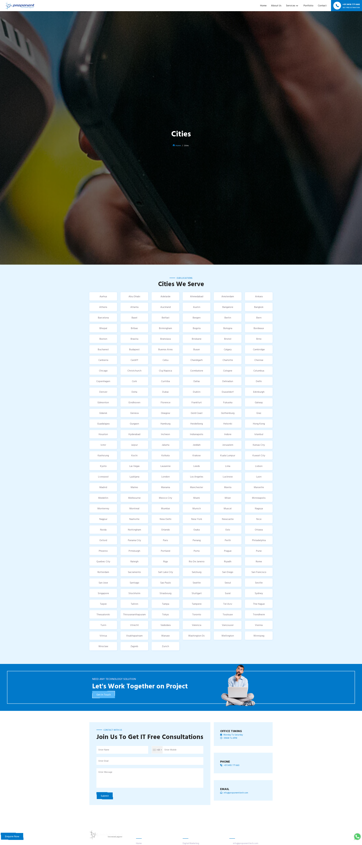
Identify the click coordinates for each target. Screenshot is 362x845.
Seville (259, 582)
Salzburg (196, 572)
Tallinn (134, 604)
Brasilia (134, 339)
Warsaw (165, 635)
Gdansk (103, 413)
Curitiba (165, 381)
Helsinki (227, 423)
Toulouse (228, 614)
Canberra (103, 360)
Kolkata (165, 455)
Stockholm (134, 593)
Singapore (103, 593)
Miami (196, 498)
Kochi (134, 455)
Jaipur (134, 445)
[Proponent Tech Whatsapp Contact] (357, 836)
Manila (227, 487)
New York (196, 519)
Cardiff (134, 360)
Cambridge (259, 349)
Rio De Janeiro (196, 561)
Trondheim (259, 614)
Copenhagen (103, 381)
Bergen (197, 317)
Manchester (196, 487)
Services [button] (290, 5)
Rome (259, 561)
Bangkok (258, 307)
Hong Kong (259, 423)
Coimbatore (196, 370)
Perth (228, 540)
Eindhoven (134, 402)
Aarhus (103, 296)
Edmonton (103, 402)
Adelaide (165, 296)
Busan (196, 349)
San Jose (103, 582)
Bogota (197, 328)
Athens (103, 307)
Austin (196, 307)
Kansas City (259, 445)
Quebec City (103, 561)
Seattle (197, 582)
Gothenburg (227, 413)
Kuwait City (258, 455)
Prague (227, 551)
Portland (165, 551)
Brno (258, 339)
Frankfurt (196, 402)
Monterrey (103, 508)
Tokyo (165, 614)
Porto (197, 551)
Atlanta (134, 307)
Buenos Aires (165, 349)
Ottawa (259, 529)
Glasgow (165, 413)
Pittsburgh (134, 551)
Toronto (196, 614)
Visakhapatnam (134, 635)
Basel (134, 317)
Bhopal (103, 328)
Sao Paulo (165, 582)
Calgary (228, 349)
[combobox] (157, 750)
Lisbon (258, 466)
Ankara (259, 296)
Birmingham (165, 328)
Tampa (165, 604)
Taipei (103, 604)
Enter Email (103, 760)
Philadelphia (259, 540)
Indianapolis (196, 434)
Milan (228, 498)
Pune (259, 551)
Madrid (103, 487)
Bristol (227, 339)
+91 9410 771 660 (231, 765)
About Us (276, 5)
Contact (322, 5)
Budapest (134, 349)
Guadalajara (103, 423)
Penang (197, 540)
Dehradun (227, 381)
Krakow (196, 455)
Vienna (259, 625)
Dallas (196, 381)
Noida (103, 529)
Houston (103, 434)
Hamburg (165, 423)
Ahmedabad (196, 296)
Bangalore (227, 307)
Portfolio (308, 5)
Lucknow (228, 476)
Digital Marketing (191, 843)
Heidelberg (196, 423)
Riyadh (227, 561)
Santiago (134, 582)
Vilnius (103, 635)
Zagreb (134, 646)
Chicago (103, 370)
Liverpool (103, 476)
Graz (258, 413)
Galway (259, 402)
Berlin (227, 317)
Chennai (258, 360)
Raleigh (134, 561)
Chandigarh (196, 360)
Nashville (134, 519)
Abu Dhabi (134, 296)
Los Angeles (196, 476)
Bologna (227, 328)
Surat (228, 593)
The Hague (259, 604)
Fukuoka (227, 402)
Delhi (259, 381)
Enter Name (104, 749)
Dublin (196, 392)
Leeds (196, 466)
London (165, 476)
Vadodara (165, 625)
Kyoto (103, 466)
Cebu (165, 360)
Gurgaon (134, 423)
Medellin (103, 498)
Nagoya (259, 508)
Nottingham (134, 529)
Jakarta (165, 445)
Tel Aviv (227, 604)
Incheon (165, 434)
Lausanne (165, 466)
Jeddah (197, 445)
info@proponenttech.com (236, 792)
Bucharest (103, 349)
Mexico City (165, 498)
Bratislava (165, 339)
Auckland (165, 307)
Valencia (196, 625)
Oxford (103, 540)
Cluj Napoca (165, 370)
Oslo (227, 529)
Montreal (134, 508)
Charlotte (228, 360)
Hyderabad (134, 434)
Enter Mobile (170, 749)
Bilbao (134, 328)
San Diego (227, 572)
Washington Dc (196, 635)
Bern (258, 317)
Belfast (165, 317)
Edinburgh (258, 392)
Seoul (228, 582)
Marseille (259, 487)
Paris (165, 540)
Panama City (134, 540)
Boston (103, 339)
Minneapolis (259, 498)
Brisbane (196, 339)
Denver (103, 392)
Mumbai (165, 508)
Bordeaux (259, 328)
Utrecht (134, 625)
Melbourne (134, 498)
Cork (134, 381)
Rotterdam (103, 572)
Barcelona (103, 317)
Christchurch (134, 370)
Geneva (134, 413)
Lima (227, 466)
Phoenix (103, 551)
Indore (227, 434)
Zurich (165, 646)
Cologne (227, 370)
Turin (103, 625)
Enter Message (105, 772)
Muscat (228, 508)
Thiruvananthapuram (134, 614)
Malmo (134, 487)
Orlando (165, 529)
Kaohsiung (103, 455)
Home (263, 5)
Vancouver (228, 625)
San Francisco (258, 572)
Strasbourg (165, 593)
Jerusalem (227, 445)
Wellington (227, 635)
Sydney (259, 593)
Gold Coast (196, 413)
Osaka (196, 529)
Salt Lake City (165, 572)
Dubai (165, 392)
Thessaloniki (103, 614)
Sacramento (134, 572)
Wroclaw (103, 646)
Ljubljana (134, 476)
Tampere (197, 604)
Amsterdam (227, 296)
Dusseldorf (228, 392)
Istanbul (258, 434)
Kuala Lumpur (227, 455)
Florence (165, 402)
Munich (196, 508)
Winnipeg (258, 635)
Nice (258, 519)
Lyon (258, 476)
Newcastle (228, 519)
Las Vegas (134, 466)
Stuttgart (197, 593)
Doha (134, 392)
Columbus (258, 370)
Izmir (103, 445)
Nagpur (103, 519)
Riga (165, 561)
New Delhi (165, 519)
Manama (165, 487)
